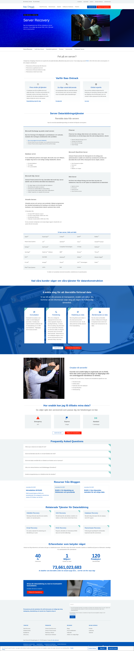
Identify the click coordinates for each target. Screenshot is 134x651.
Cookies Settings (92, 648)
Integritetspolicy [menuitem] (40, 644)
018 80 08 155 (92, 7)
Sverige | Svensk (28, 1)
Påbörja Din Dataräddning (104, 7)
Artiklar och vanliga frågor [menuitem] (73, 634)
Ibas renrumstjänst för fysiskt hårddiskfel (37, 140)
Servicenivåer (69, 49)
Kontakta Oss (107, 1)
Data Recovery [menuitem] (26, 628)
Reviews (61, 49)
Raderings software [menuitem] (49, 632)
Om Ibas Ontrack (99, 1)
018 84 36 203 (57, 347)
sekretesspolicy (72, 614)
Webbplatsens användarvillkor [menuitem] (29, 644)
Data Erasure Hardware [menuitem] (50, 634)
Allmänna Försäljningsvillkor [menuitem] (38, 645)
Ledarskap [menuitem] (91, 630)
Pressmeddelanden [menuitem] (71, 630)
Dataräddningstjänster (51, 49)
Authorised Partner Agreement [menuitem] (51, 645)
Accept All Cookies (113, 648)
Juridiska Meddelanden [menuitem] (61, 644)
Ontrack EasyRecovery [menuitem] (50, 628)
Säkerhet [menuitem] (91, 632)
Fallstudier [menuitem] (69, 632)
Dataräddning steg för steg (34, 101)
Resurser (86, 1)
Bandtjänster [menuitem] (26, 632)
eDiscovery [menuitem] (26, 634)
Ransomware (52, 6)
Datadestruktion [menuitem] (27, 630)
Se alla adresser (54, 640)
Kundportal (59, 101)
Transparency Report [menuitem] (27, 645)
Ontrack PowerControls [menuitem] (50, 630)
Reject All (102, 648)
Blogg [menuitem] (68, 628)
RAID (87, 60)
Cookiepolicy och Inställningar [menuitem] (50, 644)
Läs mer (87, 101)
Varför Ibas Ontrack (39, 49)
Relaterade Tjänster (79, 49)
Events (91, 1)
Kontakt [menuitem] (90, 628)
